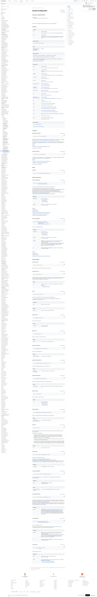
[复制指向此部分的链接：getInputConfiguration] (41, 345)
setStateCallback (43, 113)
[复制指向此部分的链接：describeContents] (39, 271)
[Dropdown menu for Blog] (34, 1)
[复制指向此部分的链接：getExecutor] (37, 330)
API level (2, 14)
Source (12, 585)
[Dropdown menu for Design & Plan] (18, 1)
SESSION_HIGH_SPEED (44, 31)
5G (25, 587)
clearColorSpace (43, 66)
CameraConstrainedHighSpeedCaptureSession (40, 142)
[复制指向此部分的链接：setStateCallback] (39, 518)
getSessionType (43, 93)
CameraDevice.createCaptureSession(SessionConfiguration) (42, 161)
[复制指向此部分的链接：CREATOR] (36, 170)
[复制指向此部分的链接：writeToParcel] (38, 544)
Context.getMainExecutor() (51, 244)
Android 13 (55, 586)
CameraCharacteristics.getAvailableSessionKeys (40, 502)
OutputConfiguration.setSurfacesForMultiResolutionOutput (41, 193)
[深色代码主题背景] (64, 135)
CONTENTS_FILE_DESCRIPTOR (43, 279)
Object (36, 15)
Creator (34, 49)
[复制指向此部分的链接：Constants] (37, 130)
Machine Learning (27, 582)
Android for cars (42, 585)
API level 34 (63, 451)
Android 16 (55, 582)
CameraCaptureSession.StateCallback (38, 59)
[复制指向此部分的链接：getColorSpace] (38, 314)
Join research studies (85, 585)
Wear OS (41, 582)
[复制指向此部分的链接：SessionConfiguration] (40, 180)
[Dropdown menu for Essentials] (12, 1)
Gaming (26, 581)
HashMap (37, 431)
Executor (34, 80)
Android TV (41, 586)
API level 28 (63, 133)
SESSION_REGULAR (44, 200)
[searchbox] (5, 6)
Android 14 (55, 585)
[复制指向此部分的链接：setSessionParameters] (41, 494)
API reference (3, 3)
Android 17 (55, 581)
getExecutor (43, 80)
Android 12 (55, 587)
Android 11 (55, 588)
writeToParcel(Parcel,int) (51, 278)
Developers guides (70, 582)
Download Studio (70, 585)
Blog (11, 587)
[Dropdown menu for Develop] (23, 1)
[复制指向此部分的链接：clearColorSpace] (39, 262)
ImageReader (57, 461)
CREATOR (42, 48)
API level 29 (63, 170)
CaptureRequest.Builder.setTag (55, 510)
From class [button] (37, 124)
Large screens (41, 581)
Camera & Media (27, 585)
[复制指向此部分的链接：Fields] (35, 167)
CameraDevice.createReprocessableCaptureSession (40, 162)
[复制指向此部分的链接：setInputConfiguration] (41, 471)
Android (12, 581)
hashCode (42, 100)
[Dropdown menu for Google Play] (29, 1)
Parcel (47, 117)
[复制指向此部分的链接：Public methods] (40, 259)
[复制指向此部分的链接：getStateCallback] (39, 409)
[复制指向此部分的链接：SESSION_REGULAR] (40, 151)
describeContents (43, 69)
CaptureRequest (35, 90)
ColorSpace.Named (48, 103)
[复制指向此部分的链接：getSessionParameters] (41, 375)
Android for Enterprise (13, 582)
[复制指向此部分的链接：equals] (35, 291)
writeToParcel (43, 117)
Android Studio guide (71, 581)
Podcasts (12, 588)
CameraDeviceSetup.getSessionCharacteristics (57, 189)
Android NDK (69, 586)
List (46, 55)
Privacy (26, 586)
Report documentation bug (86, 582)
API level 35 (63, 518)
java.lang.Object (34, 17)
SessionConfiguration (35, 50)
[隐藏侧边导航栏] (9, 595)
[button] (5, 13)
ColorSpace (36, 317)
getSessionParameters (44, 90)
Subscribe (87, 595)
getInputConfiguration (44, 83)
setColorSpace (43, 103)
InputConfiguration (36, 83)
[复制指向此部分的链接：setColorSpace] (38, 451)
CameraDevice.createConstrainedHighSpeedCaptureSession (41, 146)
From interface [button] (38, 43)
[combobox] (77, 1)
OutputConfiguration (56, 36)
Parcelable (43, 15)
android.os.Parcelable (40, 43)
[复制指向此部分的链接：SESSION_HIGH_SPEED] (41, 133)
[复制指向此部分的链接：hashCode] (36, 424)
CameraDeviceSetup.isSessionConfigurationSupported (41, 189)
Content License (52, 567)
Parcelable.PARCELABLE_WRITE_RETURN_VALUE (48, 562)
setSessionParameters (44, 110)
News (11, 586)
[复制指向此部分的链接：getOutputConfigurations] (42, 360)
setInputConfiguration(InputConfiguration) (46, 140)
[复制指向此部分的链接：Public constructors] (41, 177)
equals (42, 73)
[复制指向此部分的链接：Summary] (37, 26)
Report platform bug (85, 581)
